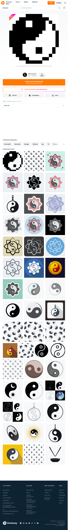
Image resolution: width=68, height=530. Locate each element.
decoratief (7, 144)
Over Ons (47, 495)
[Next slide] (61, 144)
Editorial (34, 2)
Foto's (18, 2)
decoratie (17, 144)
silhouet (35, 144)
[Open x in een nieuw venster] (35, 523)
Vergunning (29, 490)
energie (26, 144)
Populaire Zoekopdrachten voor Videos (31, 512)
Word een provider (47, 498)
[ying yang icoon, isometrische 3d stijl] (13, 433)
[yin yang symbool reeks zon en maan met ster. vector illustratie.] (55, 390)
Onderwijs (6, 500)
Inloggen (58, 3)
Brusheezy (6, 490)
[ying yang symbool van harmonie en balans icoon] (10, 350)
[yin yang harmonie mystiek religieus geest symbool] (13, 310)
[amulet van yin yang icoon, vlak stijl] (55, 310)
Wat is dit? (18, 101)
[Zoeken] (59, 8)
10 (48, 144)
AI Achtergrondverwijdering (10, 510)
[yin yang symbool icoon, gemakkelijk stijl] (55, 433)
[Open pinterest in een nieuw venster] (29, 523)
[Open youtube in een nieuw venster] (37, 523)
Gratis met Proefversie (34, 82)
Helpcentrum (48, 490)
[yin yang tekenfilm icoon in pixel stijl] (13, 161)
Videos (26, 2)
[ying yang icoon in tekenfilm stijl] (34, 289)
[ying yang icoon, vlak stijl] (13, 454)
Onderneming (7, 498)
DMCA (28, 492)
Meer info (6, 105)
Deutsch (60, 498)
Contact (47, 492)
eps (43, 144)
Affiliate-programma (29, 496)
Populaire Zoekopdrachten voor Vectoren (31, 500)
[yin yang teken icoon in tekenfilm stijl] (55, 289)
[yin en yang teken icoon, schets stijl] (34, 412)
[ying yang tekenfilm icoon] (34, 310)
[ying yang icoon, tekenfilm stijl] (34, 369)
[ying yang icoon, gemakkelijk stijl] (55, 412)
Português (61, 495)
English (60, 490)
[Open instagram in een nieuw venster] (23, 523)
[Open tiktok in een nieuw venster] (32, 523)
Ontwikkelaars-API (8, 503)
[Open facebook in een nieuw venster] (20, 523)
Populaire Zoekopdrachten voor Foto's (31, 506)
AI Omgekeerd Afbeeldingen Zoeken (9, 506)
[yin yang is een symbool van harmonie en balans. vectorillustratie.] (34, 390)
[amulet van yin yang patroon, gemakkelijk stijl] (34, 454)
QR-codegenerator (8, 514)
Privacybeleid (60, 524)
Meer (7, 4)
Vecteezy (5, 492)
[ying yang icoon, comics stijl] (34, 433)
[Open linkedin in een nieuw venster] (26, 523)
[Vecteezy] (3, 3)
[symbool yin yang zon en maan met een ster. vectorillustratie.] (13, 390)
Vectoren (9, 2)
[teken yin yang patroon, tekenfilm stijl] (34, 161)
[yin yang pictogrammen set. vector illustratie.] (13, 412)
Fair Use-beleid (58, 525)
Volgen (42, 76)
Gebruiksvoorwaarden (49, 524)
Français (60, 500)
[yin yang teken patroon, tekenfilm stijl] (13, 369)
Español (60, 492)
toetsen (55, 144)
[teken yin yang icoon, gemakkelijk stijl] (13, 204)
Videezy (5, 495)
